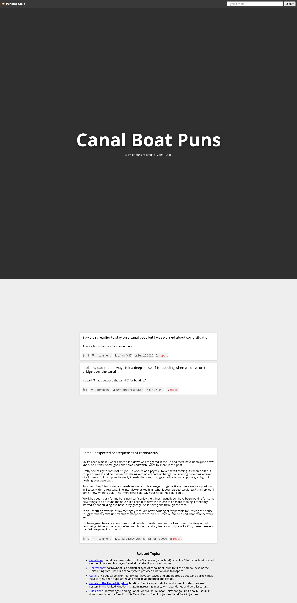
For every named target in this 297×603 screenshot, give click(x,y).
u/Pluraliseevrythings (131, 539)
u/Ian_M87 (124, 355)
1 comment (103, 355)
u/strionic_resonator (129, 390)
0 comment (102, 389)
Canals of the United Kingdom (108, 583)
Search (289, 4)
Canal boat (96, 560)
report (163, 355)
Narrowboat (97, 568)
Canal (93, 576)
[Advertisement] (148, 306)
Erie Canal (95, 591)
